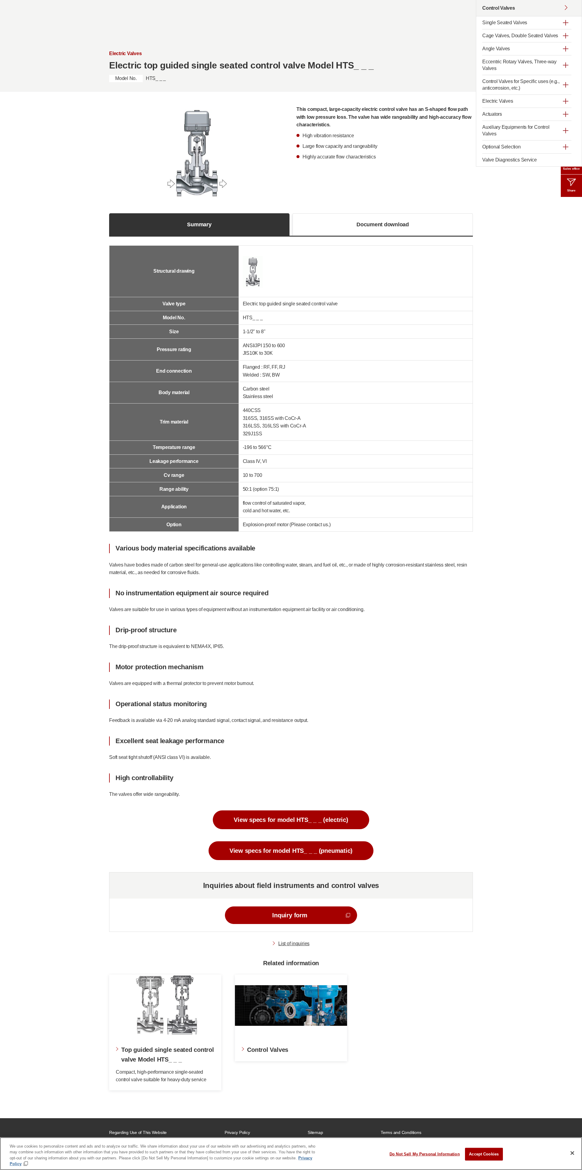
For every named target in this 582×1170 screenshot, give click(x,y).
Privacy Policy (237, 1132)
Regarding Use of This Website (138, 1132)
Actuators (492, 114)
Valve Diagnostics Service (509, 159)
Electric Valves (497, 101)
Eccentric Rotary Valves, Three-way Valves (519, 65)
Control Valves (498, 8)
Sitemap (315, 1132)
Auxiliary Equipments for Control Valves (515, 130)
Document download (382, 224)
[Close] (572, 1153)
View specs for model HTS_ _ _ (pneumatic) (291, 850)
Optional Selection (501, 146)
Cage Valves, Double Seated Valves (520, 35)
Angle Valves (496, 48)
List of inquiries (293, 943)
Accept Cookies (484, 1154)
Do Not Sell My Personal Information (425, 1154)
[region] (291, 1153)
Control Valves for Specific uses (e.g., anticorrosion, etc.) (521, 85)
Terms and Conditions (401, 1132)
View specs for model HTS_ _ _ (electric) (291, 819)
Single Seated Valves (504, 22)
